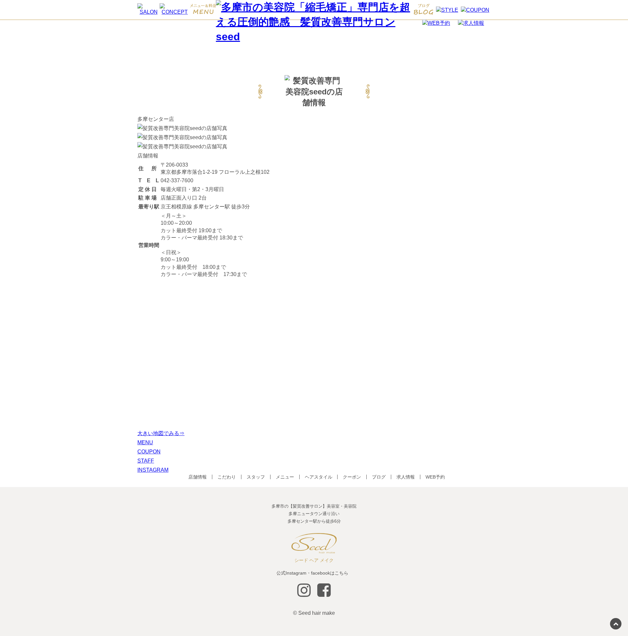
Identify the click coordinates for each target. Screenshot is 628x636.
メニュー (285, 477)
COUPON (149, 451)
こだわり (227, 477)
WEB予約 (435, 477)
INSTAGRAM (152, 470)
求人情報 (405, 477)
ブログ (379, 477)
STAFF (145, 461)
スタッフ (256, 477)
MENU (145, 442)
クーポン (352, 477)
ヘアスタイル (318, 477)
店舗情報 (197, 477)
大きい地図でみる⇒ (160, 433)
